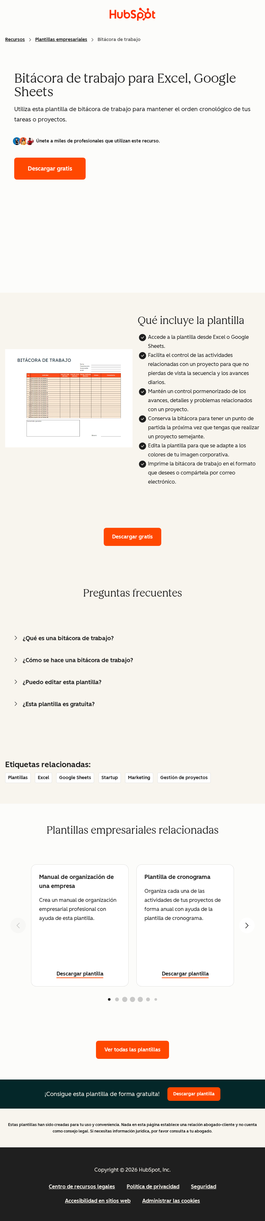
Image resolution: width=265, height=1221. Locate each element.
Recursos (15, 39)
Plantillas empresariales (61, 39)
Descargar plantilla (80, 974)
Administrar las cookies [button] (171, 1201)
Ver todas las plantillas (132, 1050)
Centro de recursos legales (82, 1187)
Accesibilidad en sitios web (98, 1201)
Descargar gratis (50, 168)
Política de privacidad (153, 1187)
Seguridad (203, 1187)
